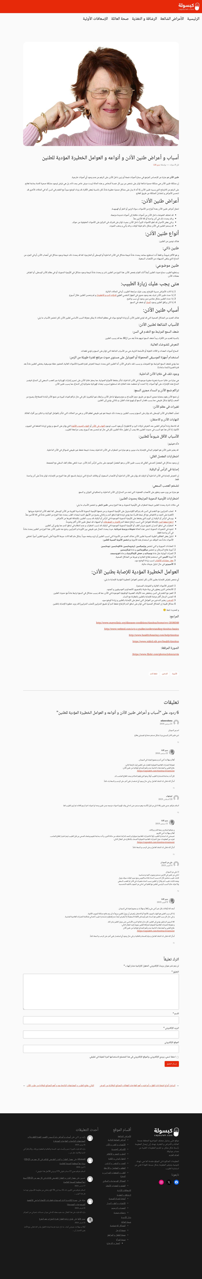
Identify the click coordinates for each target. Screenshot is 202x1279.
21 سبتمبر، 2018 (166, 724)
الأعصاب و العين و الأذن (116, 1145)
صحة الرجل (121, 1231)
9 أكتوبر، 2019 (162, 902)
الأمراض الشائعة (124, 1137)
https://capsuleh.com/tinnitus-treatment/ (156, 771)
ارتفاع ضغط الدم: (166, 522)
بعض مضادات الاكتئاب (164, 561)
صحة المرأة (121, 1240)
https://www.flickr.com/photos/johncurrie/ (155, 655)
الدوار (148, 303)
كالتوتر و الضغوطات (112, 522)
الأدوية (174, 673)
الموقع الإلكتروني (171, 1042)
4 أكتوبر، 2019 (166, 865)
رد (178, 742)
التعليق (175, 972)
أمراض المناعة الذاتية (117, 1140)
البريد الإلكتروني (171, 1028)
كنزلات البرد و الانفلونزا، (106, 295)
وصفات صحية (120, 1213)
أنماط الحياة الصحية (117, 1199)
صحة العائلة (126, 1222)
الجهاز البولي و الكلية (117, 1159)
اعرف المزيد (174, 1155)
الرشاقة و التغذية (124, 1195)
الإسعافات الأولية (124, 1191)
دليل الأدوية (126, 1218)
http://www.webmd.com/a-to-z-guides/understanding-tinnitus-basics (141, 629)
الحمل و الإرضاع (113, 1244)
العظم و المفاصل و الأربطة (115, 1168)
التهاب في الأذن (98, 426)
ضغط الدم (153, 673)
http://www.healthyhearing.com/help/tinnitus (154, 635)
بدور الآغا (156, 165)
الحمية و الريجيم (118, 1208)
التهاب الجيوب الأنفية (80, 426)
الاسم (176, 1014)
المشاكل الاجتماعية (118, 1226)
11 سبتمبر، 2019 (161, 823)
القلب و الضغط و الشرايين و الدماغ (114, 1175)
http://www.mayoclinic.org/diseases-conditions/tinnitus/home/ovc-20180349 (137, 623)
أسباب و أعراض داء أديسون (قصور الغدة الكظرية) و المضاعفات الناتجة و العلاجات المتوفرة (56, 1139)
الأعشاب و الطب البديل (116, 1204)
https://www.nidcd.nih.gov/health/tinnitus (156, 642)
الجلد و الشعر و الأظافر (116, 1154)
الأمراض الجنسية (118, 1149)
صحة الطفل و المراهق (116, 1235)
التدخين (170, 600)
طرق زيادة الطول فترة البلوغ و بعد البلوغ (56, 1219)
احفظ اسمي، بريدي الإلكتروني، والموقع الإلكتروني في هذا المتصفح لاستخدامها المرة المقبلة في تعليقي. (132, 1057)
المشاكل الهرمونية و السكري (114, 1181)
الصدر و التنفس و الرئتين (115, 1164)
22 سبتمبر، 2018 (161, 753)
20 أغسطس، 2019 (165, 799)
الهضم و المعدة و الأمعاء (116, 1186)
